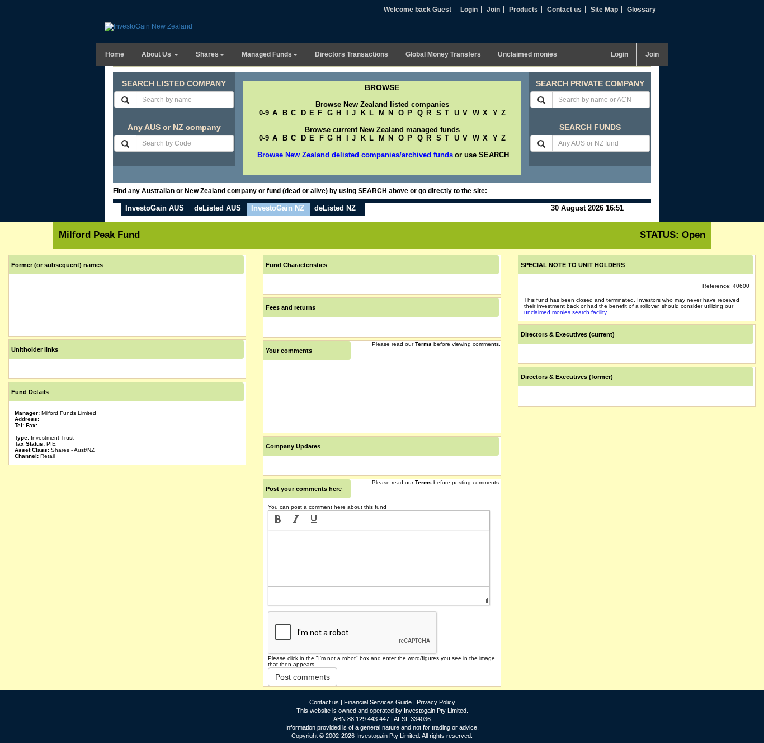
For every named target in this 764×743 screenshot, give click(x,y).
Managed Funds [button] (267, 54)
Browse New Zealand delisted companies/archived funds (355, 155)
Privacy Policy (436, 702)
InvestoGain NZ (277, 208)
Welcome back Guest (417, 9)
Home (114, 54)
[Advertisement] (127, 546)
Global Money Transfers (443, 54)
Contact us (564, 9)
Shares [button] (207, 54)
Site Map (604, 9)
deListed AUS (217, 208)
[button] (278, 520)
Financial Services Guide (378, 702)
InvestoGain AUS (154, 208)
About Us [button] (157, 54)
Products (523, 9)
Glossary (641, 9)
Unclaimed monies (527, 54)
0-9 (264, 113)
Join (493, 9)
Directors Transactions (351, 54)
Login (469, 9)
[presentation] (278, 520)
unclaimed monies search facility (565, 312)
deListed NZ (335, 208)
